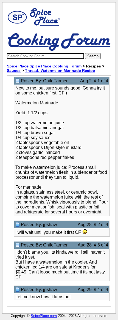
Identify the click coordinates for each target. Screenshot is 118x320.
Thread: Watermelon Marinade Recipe (60, 70)
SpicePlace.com (44, 316)
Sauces (14, 70)
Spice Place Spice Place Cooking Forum (44, 66)
